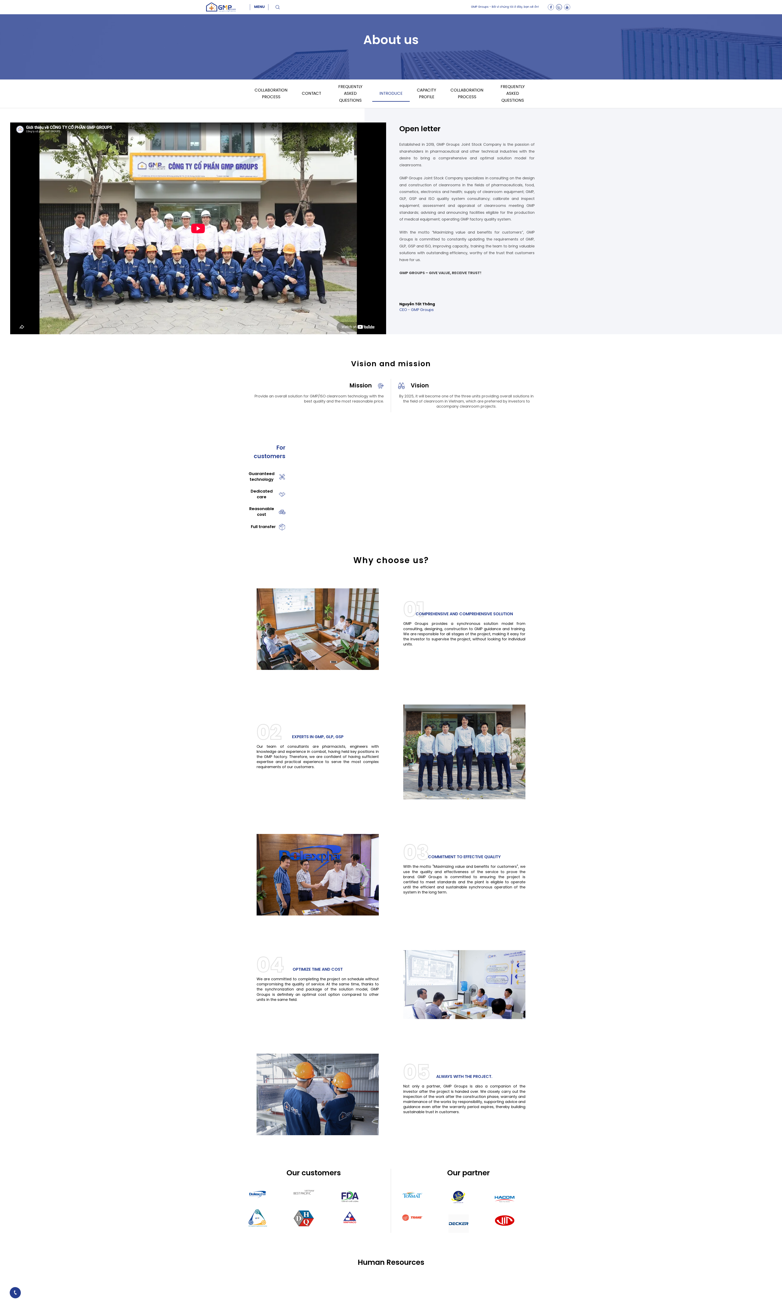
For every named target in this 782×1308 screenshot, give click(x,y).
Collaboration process (271, 93)
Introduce (391, 94)
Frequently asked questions (350, 94)
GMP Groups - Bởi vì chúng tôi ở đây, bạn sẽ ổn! (505, 7)
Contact (311, 94)
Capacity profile (426, 93)
